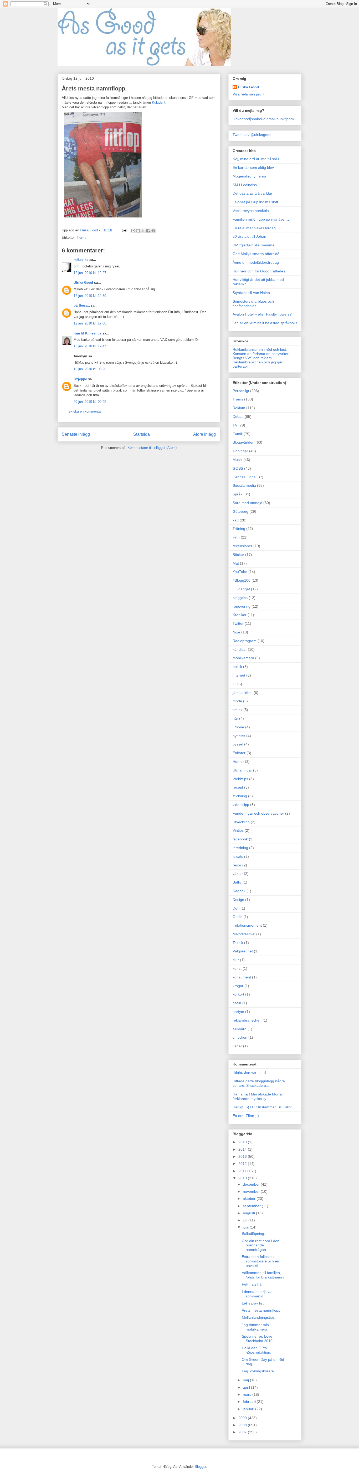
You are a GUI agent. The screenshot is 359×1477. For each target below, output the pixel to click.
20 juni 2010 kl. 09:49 (90, 402)
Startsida (141, 434)
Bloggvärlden (243, 442)
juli (245, 1220)
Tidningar (240, 451)
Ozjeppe (80, 379)
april (247, 1387)
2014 (243, 1149)
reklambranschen (247, 1020)
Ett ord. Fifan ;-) (246, 1116)
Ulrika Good (83, 283)
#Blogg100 (241, 580)
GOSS (238, 468)
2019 (243, 1142)
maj (246, 1380)
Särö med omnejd (247, 503)
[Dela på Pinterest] (153, 230)
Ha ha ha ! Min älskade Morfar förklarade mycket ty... (258, 1096)
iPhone (238, 727)
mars (247, 1394)
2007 (243, 1432)
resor (237, 865)
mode (237, 701)
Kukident (158, 102)
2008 (243, 1425)
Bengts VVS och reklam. (253, 358)
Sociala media (244, 485)
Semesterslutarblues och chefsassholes (253, 303)
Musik (237, 460)
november (252, 1191)
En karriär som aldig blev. (254, 167)
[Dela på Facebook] (148, 230)
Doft (236, 908)
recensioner (242, 546)
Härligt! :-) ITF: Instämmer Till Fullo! (262, 1107)
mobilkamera (243, 658)
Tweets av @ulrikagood (252, 135)
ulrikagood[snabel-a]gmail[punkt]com (263, 119)
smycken (240, 1037)
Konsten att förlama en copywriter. (261, 354)
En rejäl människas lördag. (255, 228)
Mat (236, 563)
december (252, 1184)
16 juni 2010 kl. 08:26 (90, 369)
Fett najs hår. (253, 1284)
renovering (241, 606)
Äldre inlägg (204, 434)
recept (238, 787)
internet (239, 675)
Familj (238, 434)
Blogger (200, 1467)
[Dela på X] (143, 230)
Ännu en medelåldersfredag (256, 262)
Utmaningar (242, 770)
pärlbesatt (82, 305)
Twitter (238, 623)
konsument (242, 977)
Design (238, 899)
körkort (238, 994)
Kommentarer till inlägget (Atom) (152, 448)
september (252, 1206)
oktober (250, 1198)
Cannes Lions (244, 477)
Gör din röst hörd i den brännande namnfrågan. (260, 1245)
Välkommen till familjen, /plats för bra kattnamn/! (263, 1275)
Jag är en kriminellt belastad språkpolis (265, 323)
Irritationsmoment (247, 925)
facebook (240, 839)
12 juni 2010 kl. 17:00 (90, 323)
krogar (238, 986)
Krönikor (240, 615)
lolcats (238, 856)
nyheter (239, 736)
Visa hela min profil (248, 94)
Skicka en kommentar (85, 411)
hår (235, 718)
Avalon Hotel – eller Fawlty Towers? (262, 314)
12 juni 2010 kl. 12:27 (90, 273)
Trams (81, 238)
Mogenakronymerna (249, 176)
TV (235, 425)
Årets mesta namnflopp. (261, 1310)
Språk (237, 494)
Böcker (238, 554)
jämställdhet (243, 693)
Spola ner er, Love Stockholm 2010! (258, 1338)
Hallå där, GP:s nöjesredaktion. (256, 1350)
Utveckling (241, 822)
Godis (237, 917)
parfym (238, 1011)
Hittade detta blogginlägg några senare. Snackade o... (259, 1083)
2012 (243, 1163)
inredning (240, 848)
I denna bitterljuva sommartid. (256, 1294)
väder (237, 1046)
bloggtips (240, 598)
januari (249, 1409)
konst (237, 968)
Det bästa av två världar (252, 193)
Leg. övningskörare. (258, 1371)
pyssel (238, 744)
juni (246, 1227)
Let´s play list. (253, 1303)
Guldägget (241, 589)
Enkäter (239, 753)
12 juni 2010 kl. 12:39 (90, 296)
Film (236, 537)
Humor (238, 761)
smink (237, 710)
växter (238, 873)
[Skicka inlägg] (123, 230)
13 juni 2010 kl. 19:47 (90, 346)
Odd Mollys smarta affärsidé (256, 254)
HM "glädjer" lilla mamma (253, 245)
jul (234, 684)
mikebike (81, 260)
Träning (239, 528)
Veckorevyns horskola (251, 211)
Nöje (236, 632)
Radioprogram (245, 641)
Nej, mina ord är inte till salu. (256, 159)
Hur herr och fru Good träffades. (259, 271)
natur (237, 1003)
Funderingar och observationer (258, 813)
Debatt (238, 416)
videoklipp (241, 805)
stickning (240, 796)
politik (237, 666)
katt (236, 520)
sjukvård (240, 1029)
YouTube (240, 572)
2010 (243, 1178)
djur (236, 960)
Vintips (238, 830)
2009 (243, 1418)
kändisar (240, 649)
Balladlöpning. (253, 1233)
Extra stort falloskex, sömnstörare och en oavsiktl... (260, 1261)
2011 (242, 1171)
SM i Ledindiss (245, 185)
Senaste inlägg (76, 434)
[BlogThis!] (138, 230)
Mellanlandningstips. (259, 1317)
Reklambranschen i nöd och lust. (260, 349)
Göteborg (240, 511)
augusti (249, 1213)
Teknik (238, 943)
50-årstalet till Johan (249, 236)
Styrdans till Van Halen (251, 293)
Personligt (241, 391)
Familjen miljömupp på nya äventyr (262, 219)
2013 (243, 1156)
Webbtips (240, 779)
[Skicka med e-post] (133, 230)
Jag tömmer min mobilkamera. (255, 1327)
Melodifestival (244, 934)
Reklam (239, 408)
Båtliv (237, 882)
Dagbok (239, 891)
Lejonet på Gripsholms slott (255, 202)
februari (250, 1401)
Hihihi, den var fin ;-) (249, 1072)
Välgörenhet (243, 951)
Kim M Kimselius (87, 333)
